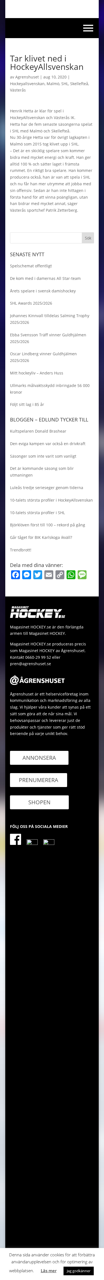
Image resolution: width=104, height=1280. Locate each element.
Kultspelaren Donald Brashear (38, 431)
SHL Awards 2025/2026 (31, 303)
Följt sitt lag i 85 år (27, 404)
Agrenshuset (27, 77)
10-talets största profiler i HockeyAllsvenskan (51, 500)
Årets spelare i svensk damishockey (43, 291)
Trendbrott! (20, 550)
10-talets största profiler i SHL (37, 512)
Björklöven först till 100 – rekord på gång (47, 524)
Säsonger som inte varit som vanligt (43, 456)
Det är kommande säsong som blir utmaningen (42, 472)
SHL (64, 83)
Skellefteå (79, 83)
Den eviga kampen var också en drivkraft (47, 443)
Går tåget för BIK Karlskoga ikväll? (41, 537)
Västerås (18, 90)
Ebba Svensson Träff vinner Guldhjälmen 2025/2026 (48, 338)
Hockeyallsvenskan (27, 83)
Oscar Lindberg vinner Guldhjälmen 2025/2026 (43, 357)
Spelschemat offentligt (31, 265)
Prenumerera (38, 780)
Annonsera (39, 757)
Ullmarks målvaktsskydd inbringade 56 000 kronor (50, 389)
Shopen (39, 802)
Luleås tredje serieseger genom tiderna (46, 487)
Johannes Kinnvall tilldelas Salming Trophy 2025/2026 (49, 319)
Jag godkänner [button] (78, 1270)
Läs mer (49, 1270)
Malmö (53, 83)
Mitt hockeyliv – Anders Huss (36, 373)
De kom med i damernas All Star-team (45, 278)
